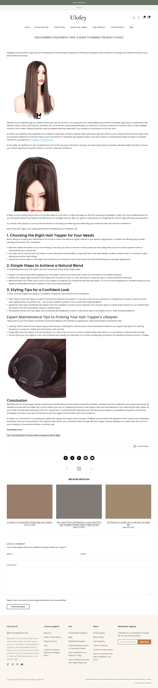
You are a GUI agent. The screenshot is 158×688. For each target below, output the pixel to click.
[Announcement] (79, 2)
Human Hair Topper (78, 27)
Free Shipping (99, 641)
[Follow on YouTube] (22, 664)
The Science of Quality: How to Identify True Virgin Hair (128, 523)
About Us (47, 633)
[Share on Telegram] (86, 458)
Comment (12, 565)
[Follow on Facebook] (8, 664)
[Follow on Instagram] (12, 664)
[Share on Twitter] (72, 458)
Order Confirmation (52, 637)
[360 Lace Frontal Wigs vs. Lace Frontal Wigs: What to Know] (66, 469)
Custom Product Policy (103, 649)
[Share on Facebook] (66, 458)
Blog (131, 27)
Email (84, 554)
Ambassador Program (78, 633)
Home (27, 27)
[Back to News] (79, 469)
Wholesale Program (77, 641)
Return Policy (98, 637)
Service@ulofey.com (19, 633)
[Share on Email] (92, 458)
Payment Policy (50, 641)
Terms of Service (100, 645)
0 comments (143, 446)
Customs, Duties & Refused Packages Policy (52, 652)
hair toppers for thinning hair (40, 140)
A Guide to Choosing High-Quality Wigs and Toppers (29, 522)
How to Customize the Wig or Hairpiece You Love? (102, 657)
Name (10, 554)
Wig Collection (99, 27)
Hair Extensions (117, 27)
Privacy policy (99, 633)
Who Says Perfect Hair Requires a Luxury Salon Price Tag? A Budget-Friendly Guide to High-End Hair (79, 523)
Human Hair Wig (41, 27)
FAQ (45, 645)
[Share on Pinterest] (79, 458)
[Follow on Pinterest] (17, 664)
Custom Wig (59, 27)
